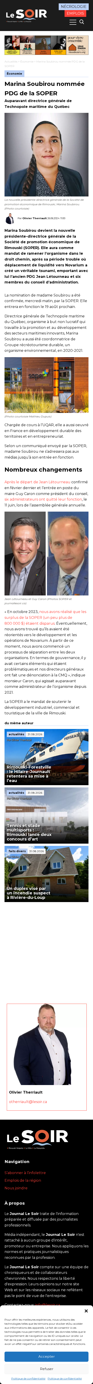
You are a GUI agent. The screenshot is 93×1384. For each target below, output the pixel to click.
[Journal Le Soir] (27, 15)
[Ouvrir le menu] (73, 22)
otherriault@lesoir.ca (28, 1102)
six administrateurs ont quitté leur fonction (43, 499)
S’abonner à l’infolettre (25, 1173)
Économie (26, 61)
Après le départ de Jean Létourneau (37, 482)
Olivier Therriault (34, 218)
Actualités (11, 61)
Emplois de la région (23, 1180)
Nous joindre (16, 1188)
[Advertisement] (46, 950)
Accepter (46, 1356)
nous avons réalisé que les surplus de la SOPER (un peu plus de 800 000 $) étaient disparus (45, 617)
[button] (86, 1311)
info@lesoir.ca (47, 1305)
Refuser (46, 1369)
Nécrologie (73, 6)
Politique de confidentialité (28, 1378)
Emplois (75, 13)
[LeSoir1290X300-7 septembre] (46, 45)
